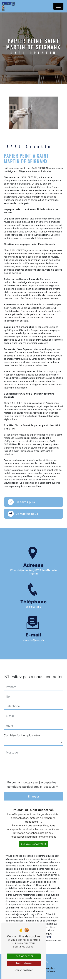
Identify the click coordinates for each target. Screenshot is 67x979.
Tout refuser (24, 963)
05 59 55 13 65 (33, 606)
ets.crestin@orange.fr (33, 640)
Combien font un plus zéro (22, 735)
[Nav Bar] (58, 6)
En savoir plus (25, 502)
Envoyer (33, 796)
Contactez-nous (27, 514)
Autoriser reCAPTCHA (33, 844)
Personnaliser (24, 970)
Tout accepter (23, 956)
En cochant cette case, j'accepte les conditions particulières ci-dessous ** (32, 784)
